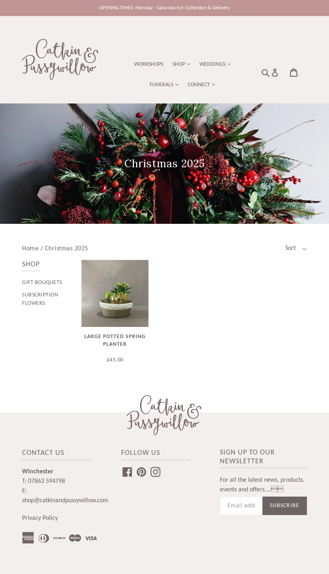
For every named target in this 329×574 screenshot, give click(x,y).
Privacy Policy (40, 518)
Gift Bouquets (42, 283)
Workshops (148, 64)
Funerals (162, 85)
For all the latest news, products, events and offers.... (262, 485)
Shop (179, 64)
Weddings (213, 64)
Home (30, 248)
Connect (199, 85)
